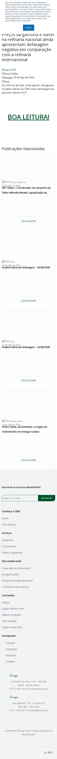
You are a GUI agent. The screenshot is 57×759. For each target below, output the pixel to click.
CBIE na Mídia (9, 621)
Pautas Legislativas (12, 552)
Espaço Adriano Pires (13, 608)
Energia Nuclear (10, 574)
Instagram (11, 649)
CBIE (13, 69)
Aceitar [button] (29, 27)
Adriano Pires (16, 421)
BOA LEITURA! (28, 116)
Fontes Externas (18, 182)
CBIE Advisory (9, 524)
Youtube (10, 643)
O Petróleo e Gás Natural (15, 587)
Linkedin (10, 661)
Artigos (6, 602)
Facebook (11, 655)
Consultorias (9, 546)
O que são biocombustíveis (16, 568)
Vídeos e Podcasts (11, 614)
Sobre (5, 518)
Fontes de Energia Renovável (17, 580)
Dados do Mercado (12, 627)
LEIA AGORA (28, 221)
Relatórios (7, 540)
